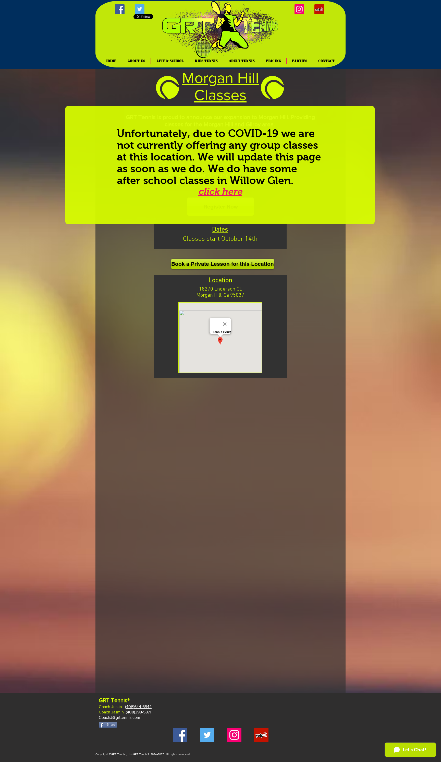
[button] (206, 61)
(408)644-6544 (138, 707)
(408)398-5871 (138, 712)
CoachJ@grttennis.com (119, 717)
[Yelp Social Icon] (319, 9)
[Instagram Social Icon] (299, 9)
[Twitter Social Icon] (139, 9)
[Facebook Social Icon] (120, 9)
